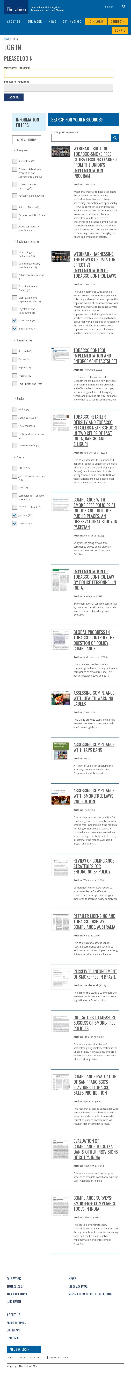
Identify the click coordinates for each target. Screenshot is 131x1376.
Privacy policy (59, 1357)
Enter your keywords (64, 132)
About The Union (16, 1323)
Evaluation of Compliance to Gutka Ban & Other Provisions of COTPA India (96, 1148)
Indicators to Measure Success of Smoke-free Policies (95, 1022)
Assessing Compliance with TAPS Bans (94, 747)
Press (21, 1357)
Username (17, 67)
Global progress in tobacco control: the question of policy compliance (94, 640)
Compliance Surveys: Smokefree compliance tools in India (95, 1203)
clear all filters (26, 140)
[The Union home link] (34, 7)
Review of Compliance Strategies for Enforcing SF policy (94, 866)
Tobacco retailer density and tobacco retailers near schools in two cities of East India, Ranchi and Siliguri (95, 430)
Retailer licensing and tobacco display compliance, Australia (94, 921)
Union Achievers (78, 1287)
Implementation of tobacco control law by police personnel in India (95, 579)
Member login (20, 1349)
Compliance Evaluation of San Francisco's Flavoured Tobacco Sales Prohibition (95, 1084)
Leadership (13, 1338)
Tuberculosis (15, 1287)
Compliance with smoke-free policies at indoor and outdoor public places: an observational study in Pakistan (95, 513)
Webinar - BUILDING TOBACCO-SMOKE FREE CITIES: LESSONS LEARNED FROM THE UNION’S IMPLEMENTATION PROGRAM (95, 162)
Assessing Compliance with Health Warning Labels (94, 698)
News (52, 21)
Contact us (37, 1357)
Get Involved (72, 21)
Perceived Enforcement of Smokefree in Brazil (95, 974)
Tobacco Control (17, 1294)
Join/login (96, 21)
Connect (117, 21)
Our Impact (13, 1330)
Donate (120, 30)
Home (6, 39)
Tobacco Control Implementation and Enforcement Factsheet (95, 355)
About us (14, 21)
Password (16, 81)
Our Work (34, 21)
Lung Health (14, 1302)
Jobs (10, 1357)
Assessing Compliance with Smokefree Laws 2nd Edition (94, 796)
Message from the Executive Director (90, 1294)
